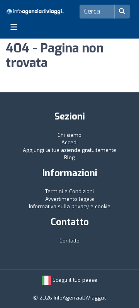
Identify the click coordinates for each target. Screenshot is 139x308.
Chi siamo (69, 135)
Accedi (69, 142)
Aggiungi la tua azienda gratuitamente (69, 150)
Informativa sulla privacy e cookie (69, 206)
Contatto (69, 240)
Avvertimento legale (69, 199)
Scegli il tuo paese (74, 280)
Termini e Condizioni (69, 191)
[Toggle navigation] (14, 27)
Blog (69, 157)
